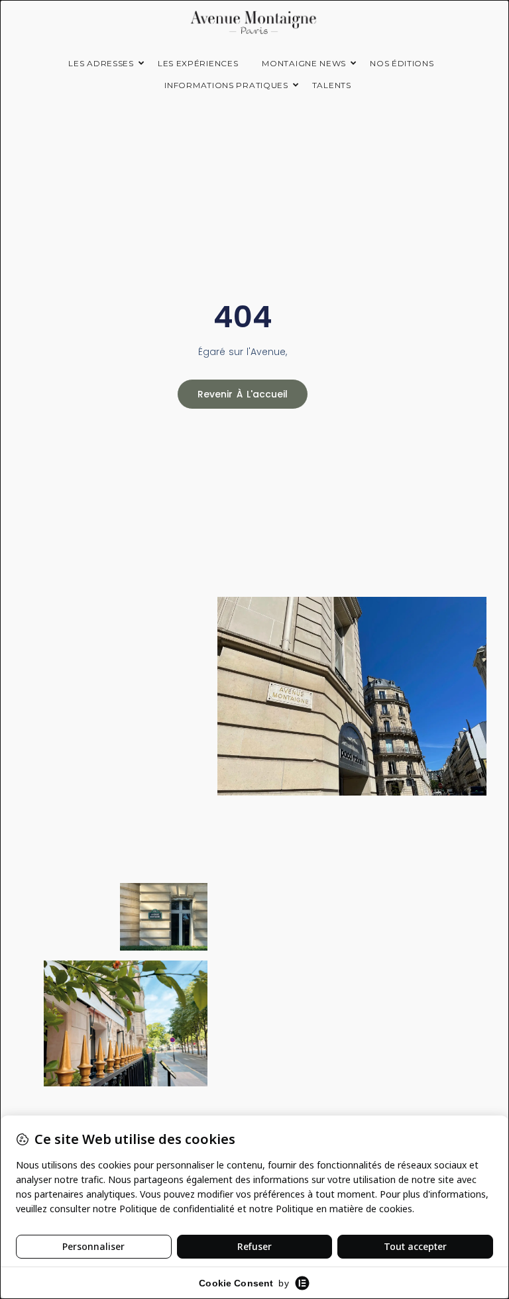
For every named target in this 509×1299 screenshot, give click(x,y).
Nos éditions (401, 63)
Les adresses (100, 63)
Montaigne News (304, 63)
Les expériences (198, 63)
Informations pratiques (226, 85)
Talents (331, 85)
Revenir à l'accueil (243, 394)
